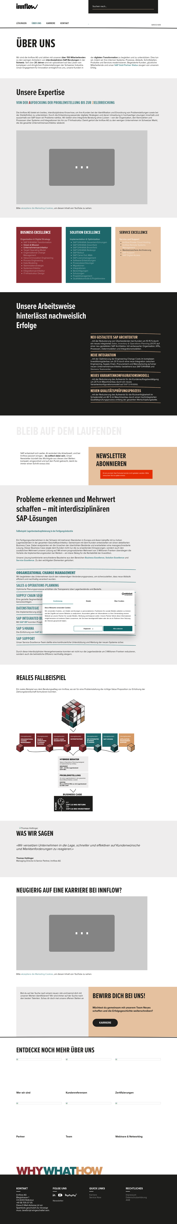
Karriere (50, 23)
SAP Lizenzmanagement (84, 258)
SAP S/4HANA (131, 384)
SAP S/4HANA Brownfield (85, 247)
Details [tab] (88, 601)
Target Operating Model (34, 250)
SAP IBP (24, 622)
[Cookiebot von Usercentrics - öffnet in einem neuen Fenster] (123, 594)
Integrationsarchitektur (34, 271)
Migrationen (78, 265)
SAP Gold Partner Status (126, 65)
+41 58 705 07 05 (24, 1202)
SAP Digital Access (131, 255)
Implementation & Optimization (85, 239)
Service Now (95, 1197)
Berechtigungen (80, 271)
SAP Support (128, 252)
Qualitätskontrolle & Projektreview (89, 278)
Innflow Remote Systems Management (134, 246)
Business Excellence (94, 557)
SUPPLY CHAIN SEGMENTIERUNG (37, 595)
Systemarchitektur (31, 268)
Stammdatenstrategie (33, 265)
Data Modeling (30, 263)
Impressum (131, 1195)
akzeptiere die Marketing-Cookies (37, 208)
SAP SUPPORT (25, 638)
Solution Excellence (115, 557)
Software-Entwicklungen (84, 260)
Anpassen (87, 628)
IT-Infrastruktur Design (33, 273)
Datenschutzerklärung (136, 1197)
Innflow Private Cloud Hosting (136, 242)
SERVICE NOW (156, 25)
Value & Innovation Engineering (38, 258)
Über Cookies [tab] (119, 601)
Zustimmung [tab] (57, 601)
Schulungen (78, 273)
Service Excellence (25, 560)
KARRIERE (105, 1022)
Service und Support (129, 239)
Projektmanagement (82, 276)
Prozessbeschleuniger (83, 263)
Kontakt (64, 23)
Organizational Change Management (34, 254)
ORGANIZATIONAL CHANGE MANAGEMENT (45, 572)
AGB (128, 1200)
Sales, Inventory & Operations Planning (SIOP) (134, 343)
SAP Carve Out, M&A (82, 255)
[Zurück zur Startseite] (27, 6)
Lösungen (21, 23)
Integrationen (79, 268)
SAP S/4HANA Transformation (37, 242)
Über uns (36, 23)
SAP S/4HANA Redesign (84, 250)
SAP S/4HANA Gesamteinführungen (90, 242)
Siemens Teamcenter (101, 369)
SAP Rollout (78, 252)
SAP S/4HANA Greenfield (85, 245)
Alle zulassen (118, 628)
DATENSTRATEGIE (27, 608)
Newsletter (58, 1200)
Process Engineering (33, 260)
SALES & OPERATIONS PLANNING (37, 585)
